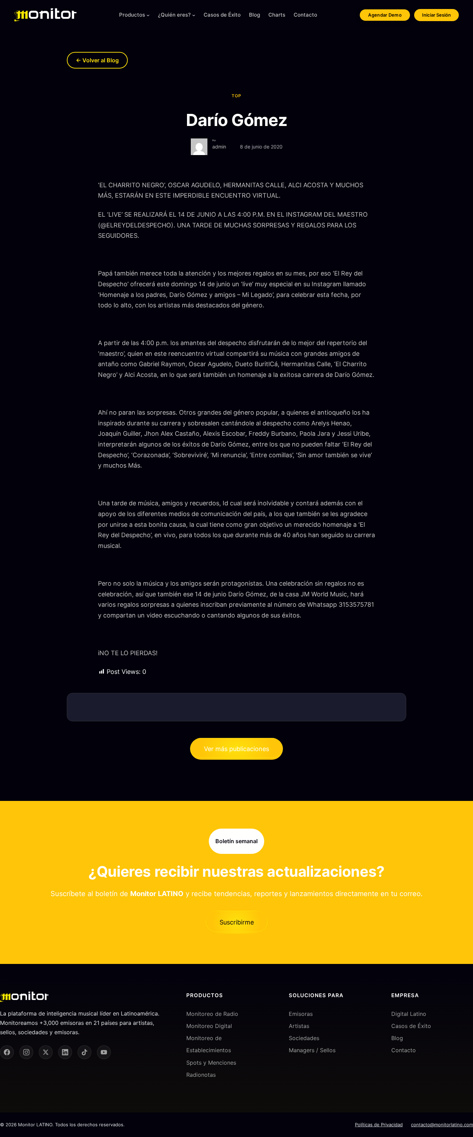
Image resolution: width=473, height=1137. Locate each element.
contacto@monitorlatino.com (442, 1124)
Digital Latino (408, 1013)
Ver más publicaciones (236, 748)
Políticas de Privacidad (379, 1124)
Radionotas (201, 1074)
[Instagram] (26, 1052)
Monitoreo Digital (209, 1025)
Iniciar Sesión (436, 15)
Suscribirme (237, 922)
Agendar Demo (385, 15)
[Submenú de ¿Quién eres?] (193, 15)
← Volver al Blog (97, 60)
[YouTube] (104, 1052)
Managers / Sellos (312, 1050)
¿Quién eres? (174, 14)
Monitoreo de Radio (212, 1013)
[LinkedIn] (65, 1052)
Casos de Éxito (411, 1025)
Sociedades (304, 1038)
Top (236, 95)
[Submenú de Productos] (148, 15)
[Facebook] (7, 1052)
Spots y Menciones (211, 1062)
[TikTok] (84, 1052)
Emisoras (301, 1013)
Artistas (299, 1025)
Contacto (403, 1050)
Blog (397, 1038)
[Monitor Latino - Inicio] (45, 14)
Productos (132, 14)
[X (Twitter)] (46, 1052)
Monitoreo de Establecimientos (208, 1044)
